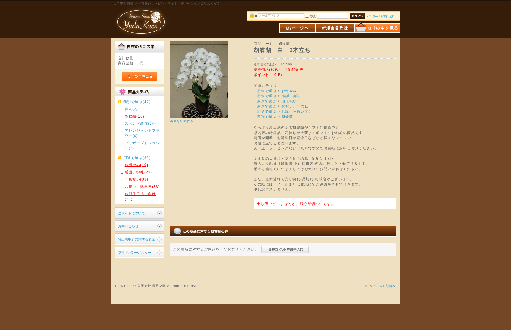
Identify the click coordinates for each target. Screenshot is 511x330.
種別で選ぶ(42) (137, 102)
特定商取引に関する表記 (136, 239)
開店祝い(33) (136, 179)
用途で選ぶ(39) (137, 158)
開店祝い (289, 101)
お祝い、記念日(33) (142, 186)
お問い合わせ (128, 226)
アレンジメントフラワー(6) (142, 133)
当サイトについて (131, 213)
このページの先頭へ (378, 286)
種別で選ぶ (266, 116)
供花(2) (131, 109)
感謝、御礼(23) (138, 172)
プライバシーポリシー (135, 252)
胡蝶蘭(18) (134, 116)
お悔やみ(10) (136, 165)
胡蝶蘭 (287, 116)
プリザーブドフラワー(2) (142, 145)
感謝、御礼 (291, 96)
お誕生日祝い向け (297, 111)
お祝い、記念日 (295, 106)
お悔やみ (289, 91)
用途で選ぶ (266, 91)
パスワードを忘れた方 (380, 16)
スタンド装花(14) (140, 123)
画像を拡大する (181, 121)
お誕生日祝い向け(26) (140, 196)
